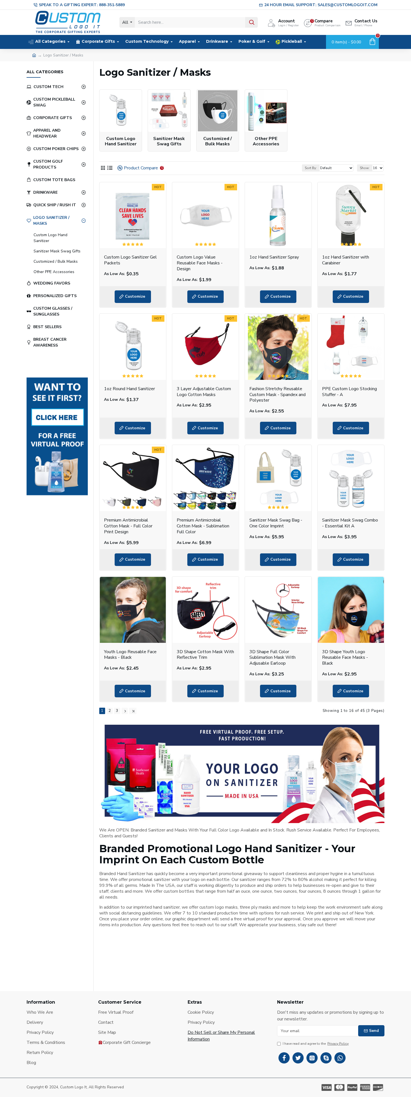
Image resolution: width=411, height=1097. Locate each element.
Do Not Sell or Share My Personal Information (221, 1035)
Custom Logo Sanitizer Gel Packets (130, 260)
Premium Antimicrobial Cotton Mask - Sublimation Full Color (203, 526)
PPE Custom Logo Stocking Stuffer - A (349, 392)
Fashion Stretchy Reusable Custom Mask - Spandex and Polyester (277, 394)
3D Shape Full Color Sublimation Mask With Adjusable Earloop (272, 657)
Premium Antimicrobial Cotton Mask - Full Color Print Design (128, 526)
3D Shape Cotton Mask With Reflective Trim (205, 655)
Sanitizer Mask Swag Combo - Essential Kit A (350, 523)
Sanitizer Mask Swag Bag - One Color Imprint (275, 523)
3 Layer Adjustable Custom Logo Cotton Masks (204, 392)
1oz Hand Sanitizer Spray (274, 257)
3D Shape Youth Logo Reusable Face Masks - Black (345, 657)
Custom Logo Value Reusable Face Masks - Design (200, 263)
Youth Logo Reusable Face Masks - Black (130, 655)
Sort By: (311, 168)
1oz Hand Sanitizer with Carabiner (345, 260)
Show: (365, 168)
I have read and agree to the (316, 1043)
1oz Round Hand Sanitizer (129, 389)
